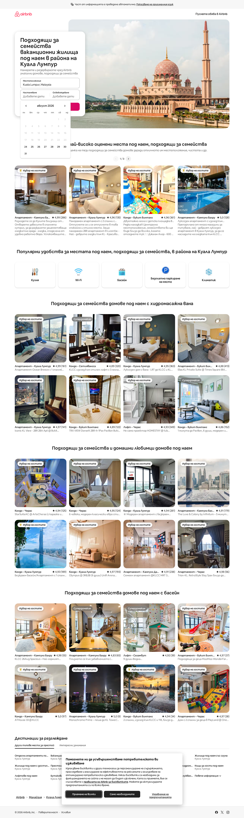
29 (58, 146)
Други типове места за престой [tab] (34, 745)
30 (65, 146)
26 (38, 146)
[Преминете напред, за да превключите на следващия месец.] (65, 106)
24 (25, 146)
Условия (66, 812)
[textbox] (35, 96)
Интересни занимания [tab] (73, 745)
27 (45, 146)
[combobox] (50, 85)
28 (52, 146)
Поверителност (48, 812)
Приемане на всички (83, 794)
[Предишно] (116, 158)
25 (32, 146)
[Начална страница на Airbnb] (23, 14)
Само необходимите (122, 794)
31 (25, 153)
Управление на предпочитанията (160, 796)
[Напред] (128, 158)
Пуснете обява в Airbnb (211, 14)
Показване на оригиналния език (154, 4)
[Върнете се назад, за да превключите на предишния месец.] (26, 106)
